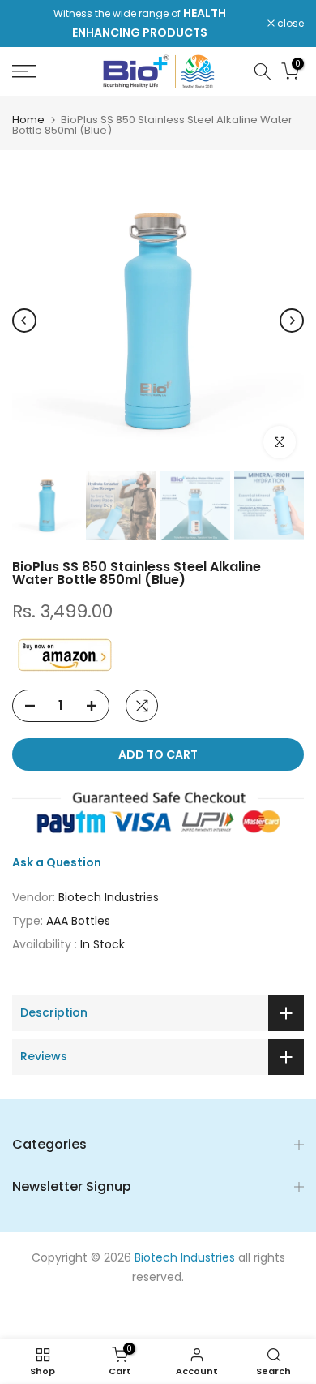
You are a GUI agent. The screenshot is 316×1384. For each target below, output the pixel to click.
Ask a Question (56, 862)
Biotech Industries (108, 897)
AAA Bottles (78, 921)
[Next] (292, 320)
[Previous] (24, 320)
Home (28, 119)
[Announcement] (139, 23)
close (289, 23)
